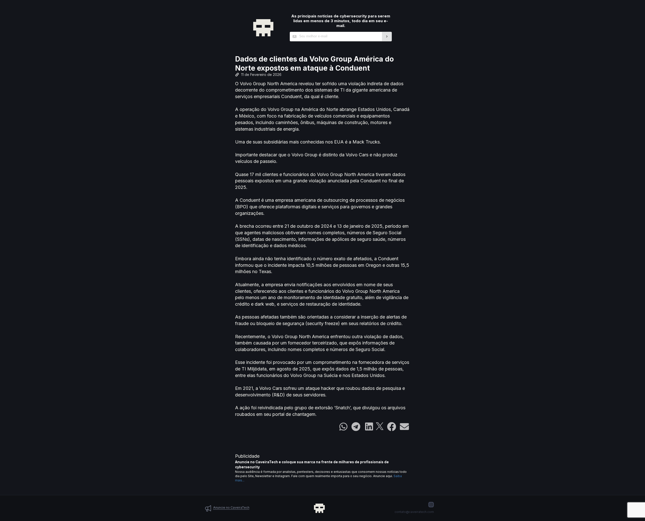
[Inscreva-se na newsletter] (387, 36)
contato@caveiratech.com (414, 512)
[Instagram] (431, 504)
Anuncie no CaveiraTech (231, 507)
